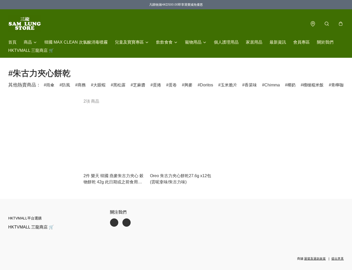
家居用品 (254, 42)
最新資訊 (278, 42)
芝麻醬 (139, 85)
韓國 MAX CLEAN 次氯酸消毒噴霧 (76, 42)
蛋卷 (173, 85)
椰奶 (291, 85)
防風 (66, 85)
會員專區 (301, 42)
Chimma (272, 85)
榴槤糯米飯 (313, 85)
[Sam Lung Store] (24, 23)
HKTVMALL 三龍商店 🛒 (31, 50)
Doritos (206, 85)
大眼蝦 (99, 85)
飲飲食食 (164, 42)
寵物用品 (193, 42)
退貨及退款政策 (315, 258)
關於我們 (325, 42)
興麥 (188, 85)
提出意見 (337, 258)
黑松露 (119, 85)
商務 (82, 85)
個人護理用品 (226, 42)
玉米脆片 (229, 85)
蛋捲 (157, 85)
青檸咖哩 (339, 85)
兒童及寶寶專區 (129, 42)
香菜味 (251, 85)
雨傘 (50, 85)
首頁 (12, 42)
